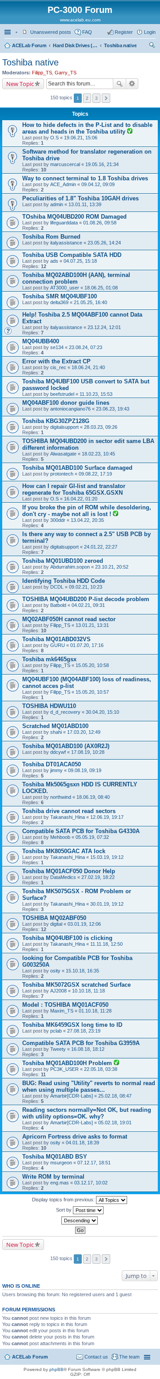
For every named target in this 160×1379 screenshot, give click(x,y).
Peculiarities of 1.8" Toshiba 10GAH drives (80, 198)
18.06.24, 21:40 (88, 367)
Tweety (58, 1049)
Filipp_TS (42, 72)
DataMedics (63, 877)
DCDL (57, 587)
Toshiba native (120, 45)
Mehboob (60, 837)
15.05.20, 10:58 (92, 665)
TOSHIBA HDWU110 (49, 706)
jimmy (56, 770)
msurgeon (61, 1162)
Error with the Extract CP (56, 361)
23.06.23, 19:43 (112, 408)
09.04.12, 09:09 (98, 184)
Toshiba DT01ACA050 (51, 764)
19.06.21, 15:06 (80, 137)
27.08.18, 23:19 (83, 1030)
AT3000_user (64, 287)
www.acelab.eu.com (80, 19)
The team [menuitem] (129, 1356)
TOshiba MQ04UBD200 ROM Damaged (74, 216)
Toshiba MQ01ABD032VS (56, 639)
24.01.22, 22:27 (100, 546)
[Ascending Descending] (80, 1220)
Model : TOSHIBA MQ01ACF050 (65, 1004)
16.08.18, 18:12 (87, 1049)
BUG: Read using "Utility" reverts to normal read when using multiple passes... (88, 1086)
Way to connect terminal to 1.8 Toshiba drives (85, 178)
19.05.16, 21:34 (102, 164)
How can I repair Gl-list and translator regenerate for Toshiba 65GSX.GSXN (73, 489)
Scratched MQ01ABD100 (55, 726)
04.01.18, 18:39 (82, 1142)
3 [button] (96, 98)
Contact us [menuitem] (96, 1356)
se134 (57, 347)
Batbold (58, 605)
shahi (56, 732)
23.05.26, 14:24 (104, 242)
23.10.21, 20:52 (111, 566)
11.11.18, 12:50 (106, 944)
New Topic (20, 84)
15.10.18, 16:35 (82, 970)
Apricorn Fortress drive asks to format (74, 1136)
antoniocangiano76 (70, 408)
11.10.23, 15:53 (96, 394)
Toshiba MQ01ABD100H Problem (68, 1063)
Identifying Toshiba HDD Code (63, 581)
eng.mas (59, 1182)
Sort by (64, 1209)
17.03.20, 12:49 (83, 732)
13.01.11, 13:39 (84, 204)
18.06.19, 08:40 (93, 797)
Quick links (8, 32)
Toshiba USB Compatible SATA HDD (71, 255)
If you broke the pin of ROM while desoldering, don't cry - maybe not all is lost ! (86, 510)
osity (55, 970)
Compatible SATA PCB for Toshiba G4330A (81, 831)
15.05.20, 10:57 (92, 692)
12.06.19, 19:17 (107, 817)
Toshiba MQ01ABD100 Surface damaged (77, 467)
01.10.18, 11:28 (95, 1010)
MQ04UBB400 (40, 341)
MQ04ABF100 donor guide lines (65, 402)
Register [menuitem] (124, 32)
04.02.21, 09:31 (88, 605)
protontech (61, 473)
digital (56, 924)
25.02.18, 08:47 (115, 1095)
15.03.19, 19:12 (107, 857)
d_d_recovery (65, 712)
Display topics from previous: (64, 1199)
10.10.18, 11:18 (88, 990)
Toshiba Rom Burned (51, 236)
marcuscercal (65, 164)
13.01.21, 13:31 (92, 625)
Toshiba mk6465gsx (49, 659)
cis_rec (58, 367)
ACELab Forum (29, 45)
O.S (54, 137)
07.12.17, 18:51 (94, 1162)
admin (56, 204)
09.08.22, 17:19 (95, 473)
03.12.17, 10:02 (91, 1182)
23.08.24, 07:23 (85, 347)
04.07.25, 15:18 (80, 261)
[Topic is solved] (129, 131)
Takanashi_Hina (67, 817)
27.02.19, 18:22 (98, 877)
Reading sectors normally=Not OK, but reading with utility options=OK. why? (86, 1113)
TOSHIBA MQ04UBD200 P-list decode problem (85, 599)
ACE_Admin (63, 184)
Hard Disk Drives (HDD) (75, 45)
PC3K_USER (64, 1069)
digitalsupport (64, 427)
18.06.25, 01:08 (101, 287)
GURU (57, 645)
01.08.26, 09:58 (99, 222)
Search (119, 83)
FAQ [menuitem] (87, 32)
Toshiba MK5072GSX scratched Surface (76, 984)
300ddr (57, 520)
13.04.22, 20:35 (87, 520)
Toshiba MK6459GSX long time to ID (72, 1024)
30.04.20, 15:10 (102, 712)
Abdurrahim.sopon (70, 566)
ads (54, 261)
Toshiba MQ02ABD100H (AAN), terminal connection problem (76, 278)
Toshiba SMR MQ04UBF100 (59, 296)
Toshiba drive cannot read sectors (69, 811)
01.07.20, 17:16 (87, 645)
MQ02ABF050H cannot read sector (69, 619)
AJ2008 (58, 990)
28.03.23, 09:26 (100, 427)
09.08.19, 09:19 (84, 770)
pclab (56, 1030)
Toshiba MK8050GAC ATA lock (63, 851)
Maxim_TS (61, 1010)
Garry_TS (65, 72)
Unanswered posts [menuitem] (50, 32)
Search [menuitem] (152, 46)
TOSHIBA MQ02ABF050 (54, 918)
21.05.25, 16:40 (90, 302)
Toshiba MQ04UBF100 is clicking (67, 938)
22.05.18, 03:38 (100, 1069)
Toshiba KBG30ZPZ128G (55, 421)
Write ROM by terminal (53, 1176)
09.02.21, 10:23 (85, 587)
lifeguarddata (64, 222)
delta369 (59, 302)
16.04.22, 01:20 (80, 498)
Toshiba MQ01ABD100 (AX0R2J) (65, 746)
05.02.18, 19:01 (115, 1122)
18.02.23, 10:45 (98, 453)
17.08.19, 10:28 (87, 752)
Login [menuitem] (150, 32)
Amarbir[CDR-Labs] (71, 1095)
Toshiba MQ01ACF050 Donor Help (68, 871)
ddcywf (58, 752)
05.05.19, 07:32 (92, 837)
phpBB (56, 1369)
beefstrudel (62, 394)
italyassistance (66, 242)
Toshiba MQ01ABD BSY (54, 1156)
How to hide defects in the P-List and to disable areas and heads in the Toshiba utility (87, 128)
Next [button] (106, 98)
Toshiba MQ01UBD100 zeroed (62, 560)
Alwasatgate (63, 453)
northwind (60, 797)
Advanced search (132, 83)
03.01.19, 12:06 (84, 924)
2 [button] (87, 98)
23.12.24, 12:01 (104, 327)
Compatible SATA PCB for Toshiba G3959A (81, 1043)
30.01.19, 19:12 (107, 904)
